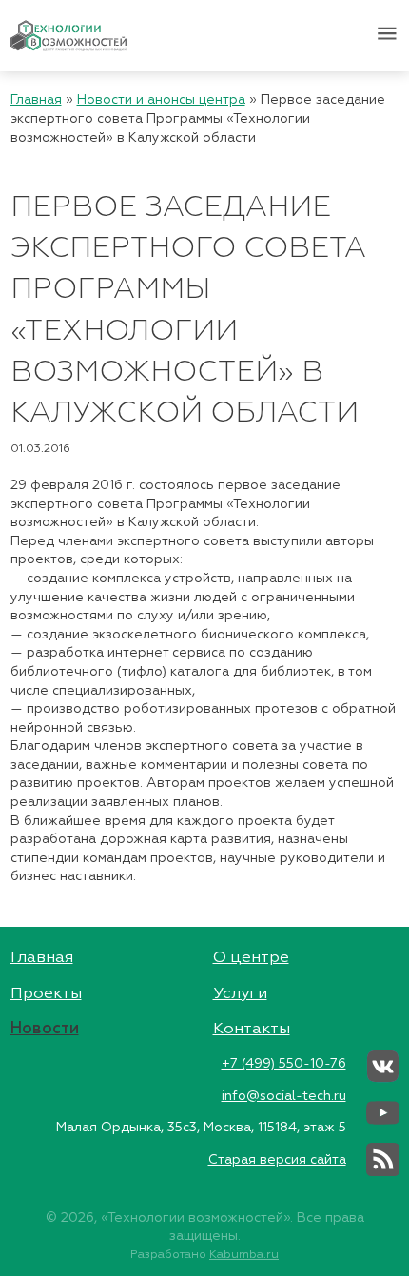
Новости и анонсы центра (161, 100)
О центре (251, 958)
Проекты (46, 994)
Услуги (240, 994)
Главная (36, 100)
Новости (44, 1029)
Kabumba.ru (244, 1254)
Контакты (251, 1029)
